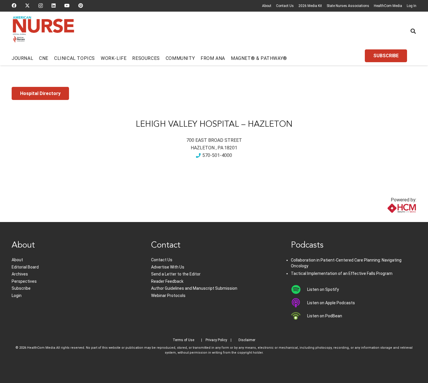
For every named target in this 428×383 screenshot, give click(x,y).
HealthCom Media (388, 6)
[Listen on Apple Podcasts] (299, 302)
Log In (411, 6)
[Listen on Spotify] (299, 289)
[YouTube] (67, 5)
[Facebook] (14, 5)
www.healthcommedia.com (388, 218)
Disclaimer (246, 340)
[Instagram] (40, 5)
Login (17, 295)
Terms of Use (183, 340)
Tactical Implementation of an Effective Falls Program (341, 273)
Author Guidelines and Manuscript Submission (194, 288)
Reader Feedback (167, 281)
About (266, 6)
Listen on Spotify (323, 289)
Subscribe (21, 288)
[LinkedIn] (54, 5)
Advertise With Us (167, 267)
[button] (413, 31)
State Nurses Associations (348, 6)
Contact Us (285, 6)
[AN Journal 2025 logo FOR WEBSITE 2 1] (43, 31)
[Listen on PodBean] (299, 316)
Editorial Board (25, 267)
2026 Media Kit (310, 6)
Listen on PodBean (324, 316)
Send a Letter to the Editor (176, 274)
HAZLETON (203, 148)
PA (220, 148)
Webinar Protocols (168, 295)
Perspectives (24, 281)
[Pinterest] (80, 5)
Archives (20, 274)
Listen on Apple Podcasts (331, 302)
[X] (27, 5)
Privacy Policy (216, 340)
